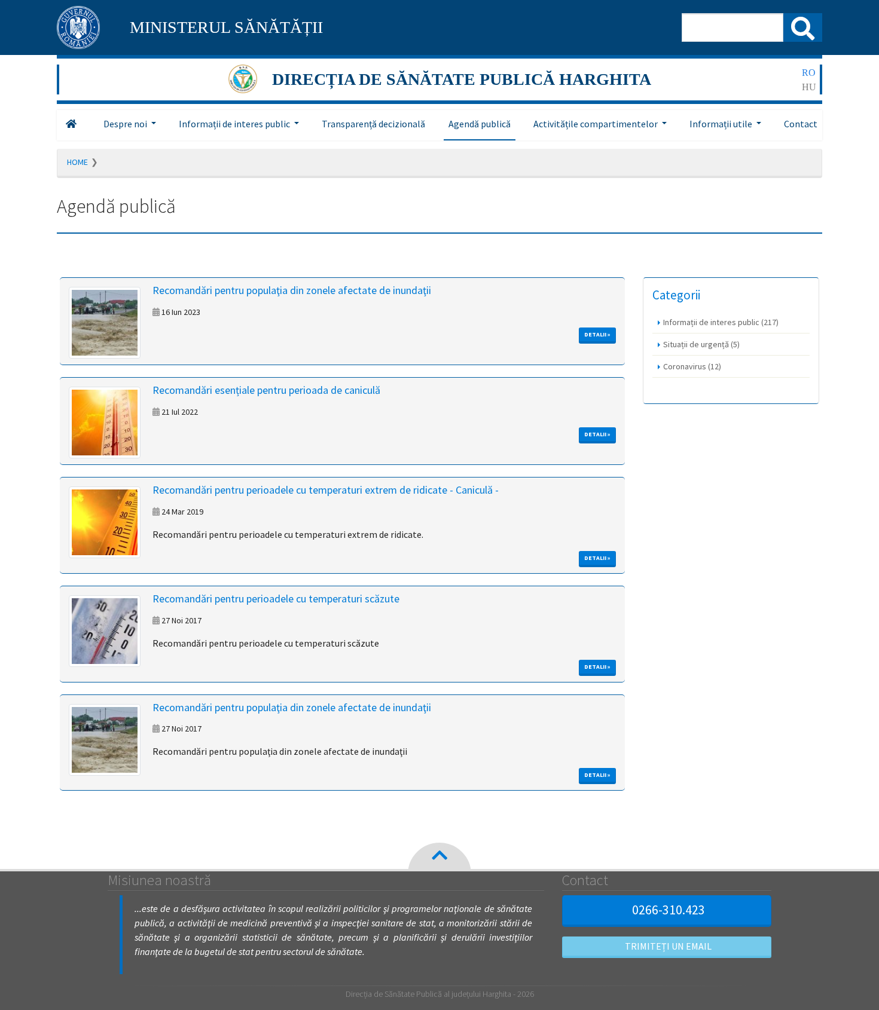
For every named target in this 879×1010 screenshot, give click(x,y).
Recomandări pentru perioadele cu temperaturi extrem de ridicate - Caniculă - (325, 490)
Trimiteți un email (668, 946)
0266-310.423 (668, 909)
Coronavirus (692, 366)
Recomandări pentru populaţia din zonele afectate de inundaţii (291, 290)
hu (809, 87)
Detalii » (597, 334)
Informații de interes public (234, 124)
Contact (800, 124)
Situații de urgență (701, 344)
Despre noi (125, 124)
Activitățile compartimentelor (595, 124)
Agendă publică (479, 124)
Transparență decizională (373, 124)
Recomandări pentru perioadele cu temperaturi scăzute (275, 598)
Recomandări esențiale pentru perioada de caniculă (266, 390)
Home (77, 162)
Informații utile (720, 124)
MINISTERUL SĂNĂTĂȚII (226, 27)
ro (809, 73)
